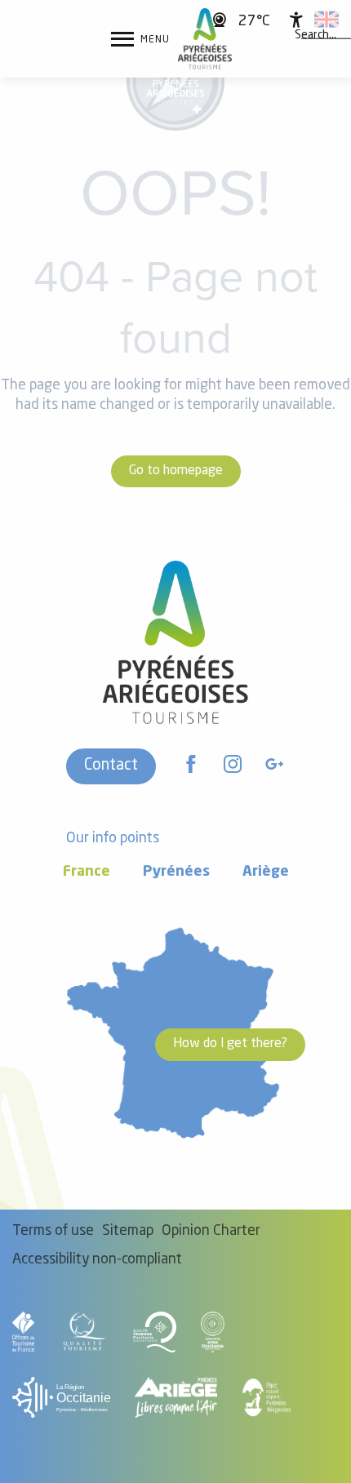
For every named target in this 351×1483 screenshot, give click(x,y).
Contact (111, 765)
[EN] (326, 19)
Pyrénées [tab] (176, 872)
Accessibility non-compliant (97, 1260)
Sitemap (127, 1231)
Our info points (112, 839)
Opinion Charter (211, 1231)
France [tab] (86, 872)
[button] (315, 35)
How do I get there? (230, 1043)
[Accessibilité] (296, 19)
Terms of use (53, 1231)
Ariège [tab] (265, 872)
